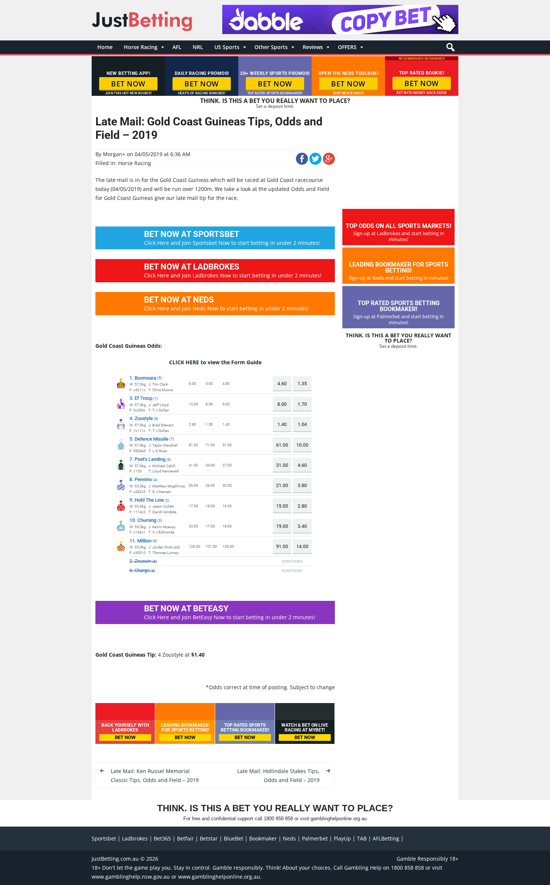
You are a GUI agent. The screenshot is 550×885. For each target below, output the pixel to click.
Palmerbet (315, 838)
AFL (176, 47)
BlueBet (233, 838)
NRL (198, 47)
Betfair (185, 838)
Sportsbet (104, 838)
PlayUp (342, 838)
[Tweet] (315, 162)
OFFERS (347, 47)
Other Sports (271, 47)
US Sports (226, 47)
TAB (362, 838)
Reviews (313, 47)
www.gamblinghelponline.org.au (219, 876)
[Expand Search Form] (449, 49)
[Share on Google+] (329, 162)
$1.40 (198, 654)
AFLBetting (386, 838)
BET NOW (128, 84)
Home (105, 47)
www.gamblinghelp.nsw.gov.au (131, 876)
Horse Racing (141, 47)
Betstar (209, 838)
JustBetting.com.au (115, 858)
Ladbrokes (135, 838)
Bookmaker (263, 838)
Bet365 (162, 838)
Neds (289, 838)
